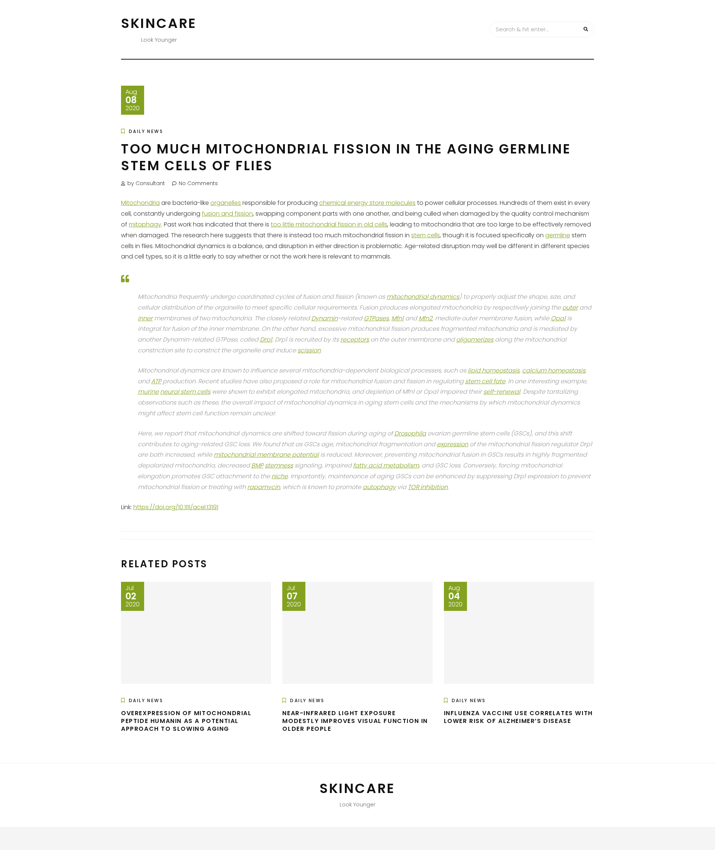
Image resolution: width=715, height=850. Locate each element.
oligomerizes (474, 339)
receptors (354, 339)
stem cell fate (485, 381)
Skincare (159, 23)
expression (452, 444)
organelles (225, 203)
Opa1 (558, 318)
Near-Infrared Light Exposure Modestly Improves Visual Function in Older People (355, 721)
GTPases (376, 318)
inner (145, 318)
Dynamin (324, 318)
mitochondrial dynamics (423, 296)
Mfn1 (397, 318)
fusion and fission (227, 213)
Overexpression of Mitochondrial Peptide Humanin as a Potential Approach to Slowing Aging (186, 721)
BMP (257, 465)
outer (570, 307)
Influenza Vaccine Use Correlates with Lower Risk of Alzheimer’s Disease (518, 717)
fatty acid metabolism (386, 465)
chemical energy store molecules (367, 203)
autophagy (379, 487)
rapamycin (263, 487)
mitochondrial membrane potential (266, 454)
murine (148, 391)
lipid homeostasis (493, 370)
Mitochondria (140, 203)
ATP (156, 381)
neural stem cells (185, 391)
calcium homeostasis (553, 370)
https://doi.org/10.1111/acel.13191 (175, 507)
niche (279, 476)
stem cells (425, 235)
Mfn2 (425, 318)
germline (557, 235)
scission (309, 350)
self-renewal (501, 391)
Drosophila (410, 433)
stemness (279, 465)
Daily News (146, 131)
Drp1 (266, 339)
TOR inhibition (428, 487)
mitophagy (145, 224)
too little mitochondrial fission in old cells (329, 224)
